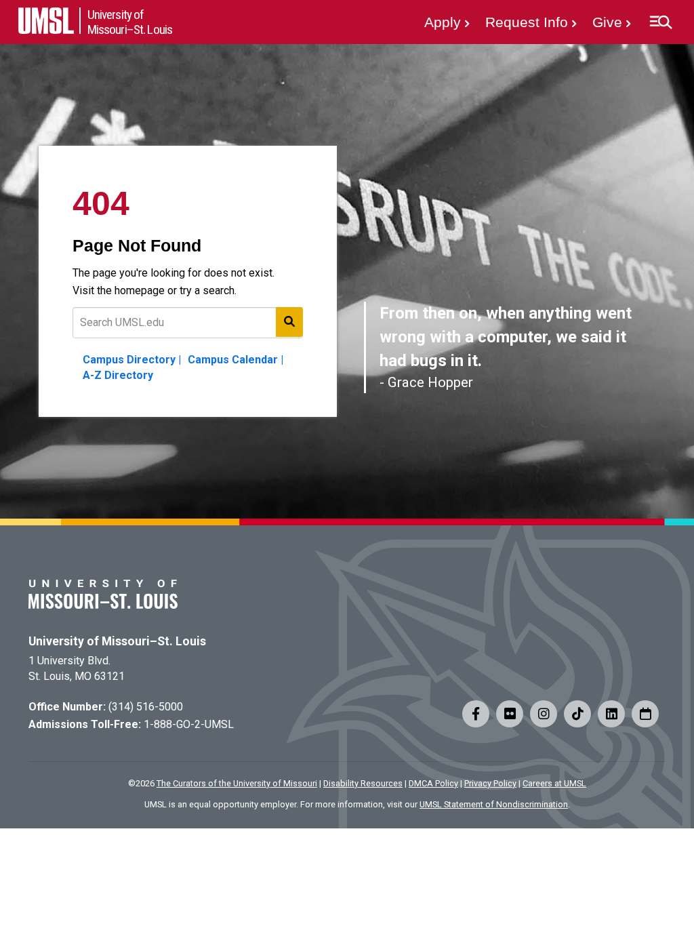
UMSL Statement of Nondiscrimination (494, 804)
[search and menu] (289, 322)
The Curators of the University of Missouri (237, 783)
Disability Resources (363, 783)
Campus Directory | (132, 359)
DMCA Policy (433, 783)
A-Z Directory (118, 375)
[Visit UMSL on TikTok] (577, 713)
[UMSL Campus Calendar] (645, 713)
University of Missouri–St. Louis (117, 641)
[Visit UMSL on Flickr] (509, 713)
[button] (660, 22)
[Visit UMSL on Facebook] (475, 713)
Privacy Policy (490, 783)
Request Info (526, 22)
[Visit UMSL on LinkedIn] (611, 713)
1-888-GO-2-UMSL (189, 724)
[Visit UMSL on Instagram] (543, 713)
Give (607, 22)
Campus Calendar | (235, 359)
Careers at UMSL (554, 783)
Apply (442, 22)
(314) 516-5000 (145, 706)
